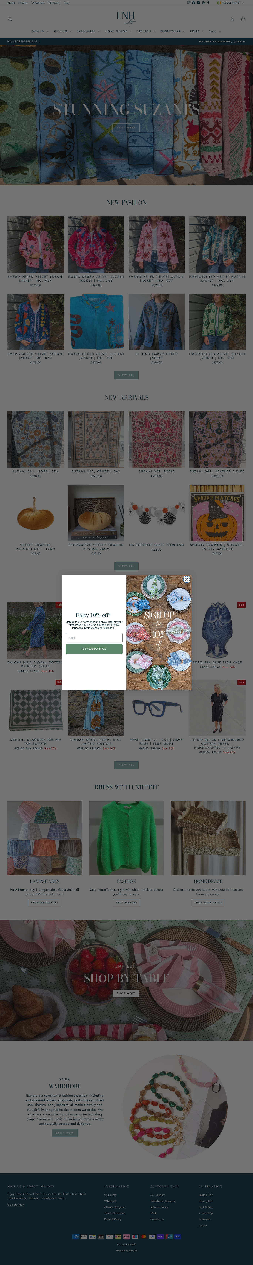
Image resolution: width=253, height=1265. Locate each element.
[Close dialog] (186, 579)
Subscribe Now (94, 649)
